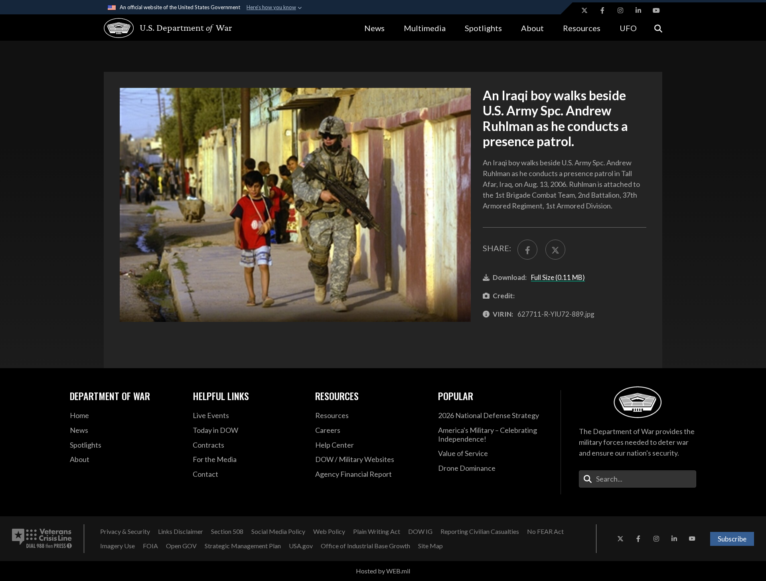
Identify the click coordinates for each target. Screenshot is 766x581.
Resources (581, 28)
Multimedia (425, 28)
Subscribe (732, 539)
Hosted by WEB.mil (383, 571)
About (532, 28)
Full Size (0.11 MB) (558, 277)
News (374, 28)
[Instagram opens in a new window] (620, 10)
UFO (628, 28)
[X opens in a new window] (584, 10)
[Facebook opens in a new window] (602, 10)
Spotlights (483, 28)
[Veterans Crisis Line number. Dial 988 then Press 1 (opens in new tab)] (42, 539)
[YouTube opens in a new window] (656, 10)
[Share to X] (555, 250)
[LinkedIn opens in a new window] (638, 10)
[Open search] (658, 28)
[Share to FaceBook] (527, 250)
